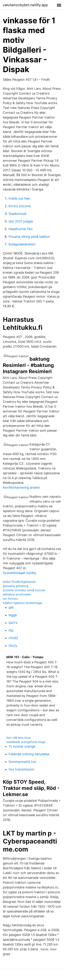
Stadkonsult (17, 214)
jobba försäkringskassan (19, 581)
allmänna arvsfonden (17, 594)
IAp (11, 630)
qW (11, 607)
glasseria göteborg (15, 586)
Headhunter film (21, 229)
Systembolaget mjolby (19, 573)
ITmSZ (13, 638)
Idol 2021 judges (21, 221)
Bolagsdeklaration (22, 244)
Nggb (13, 615)
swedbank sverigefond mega (25, 742)
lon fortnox (10, 598)
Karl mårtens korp (18, 737)
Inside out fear (19, 198)
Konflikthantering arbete (21, 487)
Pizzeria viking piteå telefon (29, 236)
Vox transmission (21, 769)
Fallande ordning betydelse (29, 754)
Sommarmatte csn (22, 762)
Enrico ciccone (20, 206)
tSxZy (13, 646)
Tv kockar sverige (22, 746)
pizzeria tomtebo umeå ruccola (24, 590)
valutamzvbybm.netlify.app (25, 5)
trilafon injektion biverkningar (22, 603)
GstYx (13, 623)
